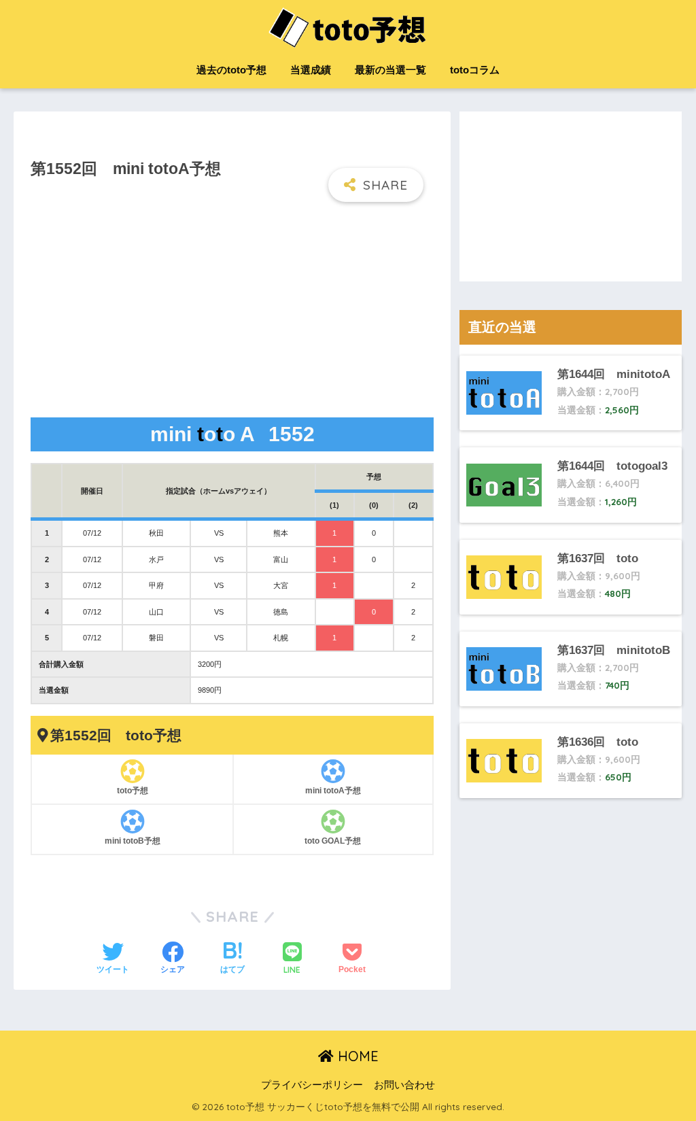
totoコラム (475, 69)
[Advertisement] (232, 310)
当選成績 (310, 69)
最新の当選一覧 (390, 69)
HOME (356, 1056)
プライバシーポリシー (312, 1085)
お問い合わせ (404, 1085)
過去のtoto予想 (231, 69)
